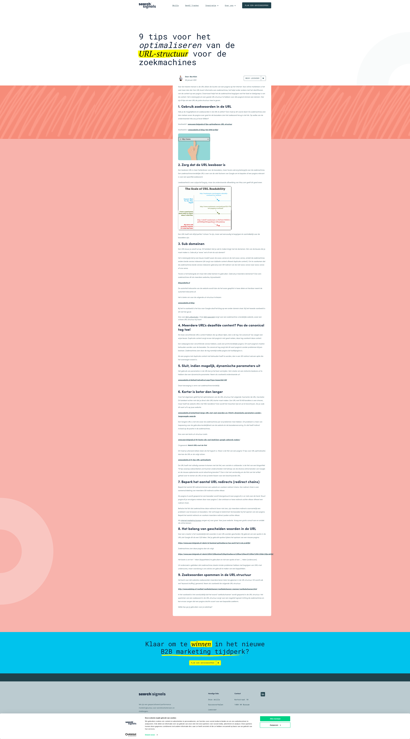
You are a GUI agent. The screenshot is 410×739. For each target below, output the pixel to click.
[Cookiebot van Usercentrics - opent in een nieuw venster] (131, 734)
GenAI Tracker (192, 5)
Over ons (229, 5)
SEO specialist (209, 317)
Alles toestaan (275, 719)
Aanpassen (274, 725)
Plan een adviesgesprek (256, 5)
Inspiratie (210, 5)
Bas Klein (193, 76)
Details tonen (150, 735)
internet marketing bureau (191, 520)
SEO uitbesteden (191, 317)
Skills (175, 5)
